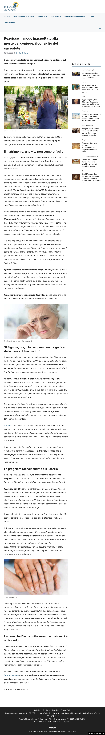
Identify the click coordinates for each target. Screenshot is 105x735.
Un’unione (8, 425)
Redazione (37, 710)
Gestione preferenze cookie (96, 733)
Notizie (7, 16)
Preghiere (55, 16)
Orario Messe (9, 22)
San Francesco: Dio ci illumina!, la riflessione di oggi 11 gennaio (91, 75)
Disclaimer (56, 710)
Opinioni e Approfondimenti (24, 16)
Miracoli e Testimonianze (74, 16)
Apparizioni (42, 16)
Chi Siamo (46, 710)
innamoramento (11, 675)
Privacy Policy (66, 710)
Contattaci (67, 722)
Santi (93, 16)
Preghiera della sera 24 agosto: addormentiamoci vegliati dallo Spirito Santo (90, 147)
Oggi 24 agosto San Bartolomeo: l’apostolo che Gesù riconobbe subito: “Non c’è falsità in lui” (91, 178)
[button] (100, 29)
